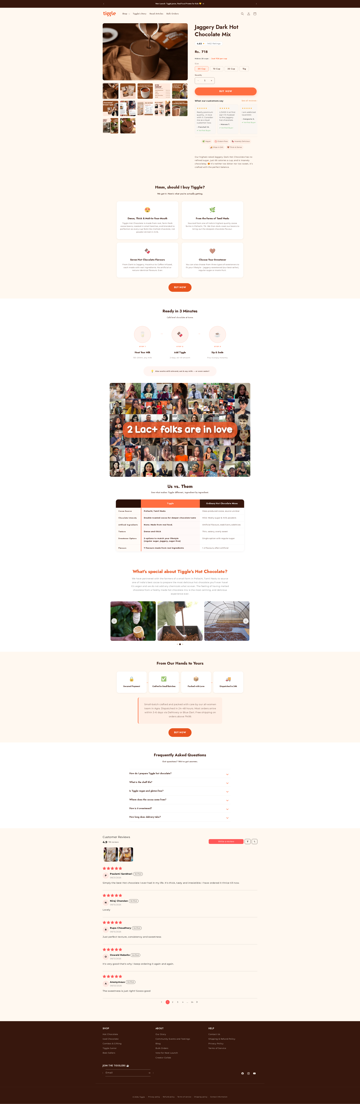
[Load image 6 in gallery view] (111, 108)
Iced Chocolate (110, 1039)
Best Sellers (109, 1053)
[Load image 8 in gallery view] (145, 108)
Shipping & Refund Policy (221, 1039)
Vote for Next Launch (167, 1053)
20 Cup (202, 68)
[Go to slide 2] (180, 644)
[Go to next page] (197, 1002)
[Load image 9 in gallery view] (162, 108)
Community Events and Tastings (173, 1039)
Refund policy (169, 1097)
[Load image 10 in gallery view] (180, 108)
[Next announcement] (256, 3)
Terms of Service (217, 1048)
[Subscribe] (149, 1072)
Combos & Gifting (112, 1043)
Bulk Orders (162, 1048)
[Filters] (248, 841)
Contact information (218, 1097)
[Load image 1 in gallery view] (111, 91)
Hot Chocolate (110, 1034)
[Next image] (183, 51)
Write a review (226, 841)
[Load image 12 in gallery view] (128, 126)
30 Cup (231, 68)
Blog (158, 1043)
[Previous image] (106, 51)
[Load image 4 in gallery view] (162, 91)
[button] (126, 14)
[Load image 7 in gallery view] (128, 108)
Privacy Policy (215, 1043)
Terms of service (184, 1097)
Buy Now (180, 287)
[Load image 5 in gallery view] (180, 91)
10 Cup (216, 68)
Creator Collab (163, 1057)
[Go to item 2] (126, 854)
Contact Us (214, 1034)
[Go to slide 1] (177, 644)
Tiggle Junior (110, 1048)
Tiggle (142, 1097)
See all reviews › (249, 100)
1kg (244, 68)
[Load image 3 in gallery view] (145, 91)
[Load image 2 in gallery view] (128, 91)
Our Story (161, 1034)
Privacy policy (154, 1097)
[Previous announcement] (104, 3)
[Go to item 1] (111, 854)
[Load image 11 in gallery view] (111, 126)
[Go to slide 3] (182, 644)
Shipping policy (200, 1097)
